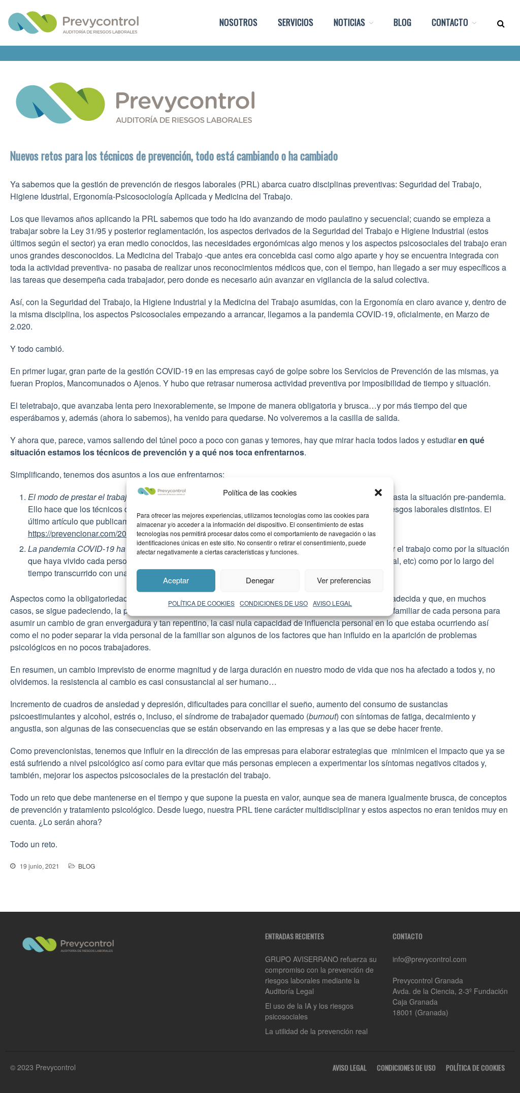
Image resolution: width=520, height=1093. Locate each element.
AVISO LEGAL (332, 603)
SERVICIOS (295, 22)
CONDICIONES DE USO (274, 603)
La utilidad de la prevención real (316, 1031)
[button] (378, 492)
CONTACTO (450, 22)
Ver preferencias (344, 580)
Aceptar (176, 580)
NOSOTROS (238, 22)
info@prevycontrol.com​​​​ (430, 959)
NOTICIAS (349, 22)
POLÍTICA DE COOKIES (201, 603)
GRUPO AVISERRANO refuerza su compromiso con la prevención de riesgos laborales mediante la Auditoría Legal (321, 975)
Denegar (260, 580)
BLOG (402, 22)
